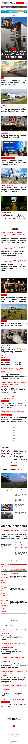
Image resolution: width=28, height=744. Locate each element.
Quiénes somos (13, 722)
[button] (11, 462)
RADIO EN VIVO (20, 3)
